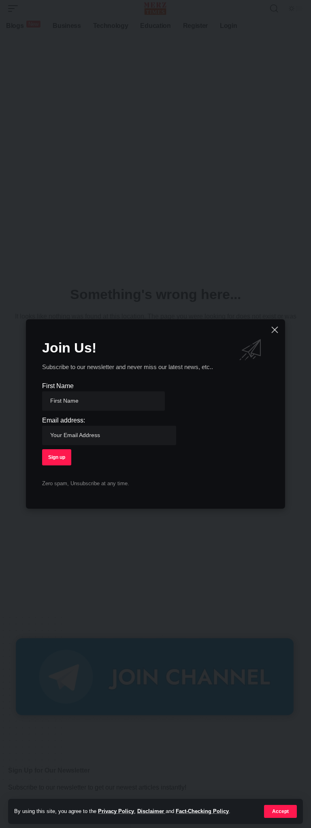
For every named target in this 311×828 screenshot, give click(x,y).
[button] (280, 811)
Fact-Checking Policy (202, 811)
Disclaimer (151, 811)
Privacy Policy (116, 811)
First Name (58, 385)
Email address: (63, 420)
